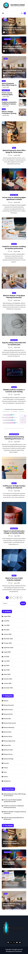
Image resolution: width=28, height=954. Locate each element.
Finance (14, 575)
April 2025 (7, 670)
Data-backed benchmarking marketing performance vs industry (14, 439)
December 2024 (8, 687)
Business (14, 483)
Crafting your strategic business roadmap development (14, 487)
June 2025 (7, 661)
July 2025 (6, 656)
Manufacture (7, 781)
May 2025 (6, 665)
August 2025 (7, 652)
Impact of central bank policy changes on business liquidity (14, 532)
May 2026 (6, 629)
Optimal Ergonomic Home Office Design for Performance (13, 28)
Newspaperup (9, 951)
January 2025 (7, 683)
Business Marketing (14, 434)
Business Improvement (10, 723)
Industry (6, 776)
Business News (14, 528)
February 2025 (8, 679)
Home (5, 20)
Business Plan (7, 58)
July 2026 (6, 621)
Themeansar (18, 951)
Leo (6, 32)
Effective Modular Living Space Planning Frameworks (9, 113)
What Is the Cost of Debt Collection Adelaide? (14, 579)
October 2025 (8, 643)
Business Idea (7, 718)
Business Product (8, 750)
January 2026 (7, 634)
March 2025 (7, 674)
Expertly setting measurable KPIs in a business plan (14, 72)
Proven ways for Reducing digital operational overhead (13, 47)
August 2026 (7, 616)
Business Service (8, 754)
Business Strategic (9, 758)
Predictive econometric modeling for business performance (9, 104)
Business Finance (8, 709)
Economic (4, 99)
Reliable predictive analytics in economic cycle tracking (14, 391)
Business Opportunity (9, 741)
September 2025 (8, 647)
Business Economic (9, 705)
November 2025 (8, 638)
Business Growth (8, 714)
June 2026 (7, 625)
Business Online (7, 39)
